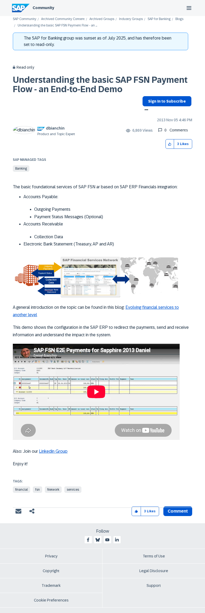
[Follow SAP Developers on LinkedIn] (117, 540)
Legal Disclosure (153, 571)
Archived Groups (101, 19)
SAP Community (24, 19)
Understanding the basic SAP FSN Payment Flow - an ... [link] (57, 25)
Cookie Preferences (51, 600)
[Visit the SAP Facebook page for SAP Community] (88, 540)
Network (53, 489)
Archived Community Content (63, 19)
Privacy (51, 556)
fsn (37, 489)
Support (154, 585)
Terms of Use (154, 556)
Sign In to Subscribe (167, 101)
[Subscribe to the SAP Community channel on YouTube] (107, 540)
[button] (170, 144)
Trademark (51, 585)
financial (21, 489)
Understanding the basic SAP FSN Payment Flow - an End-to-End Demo (100, 84)
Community (43, 8)
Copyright (51, 571)
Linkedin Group (53, 451)
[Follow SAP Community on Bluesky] (98, 540)
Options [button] (145, 110)
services (73, 489)
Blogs (179, 19)
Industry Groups (131, 19)
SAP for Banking (159, 19)
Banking (21, 168)
